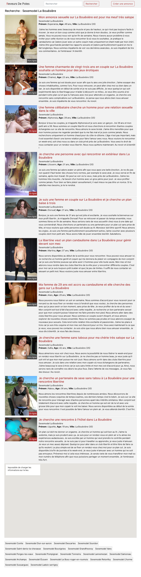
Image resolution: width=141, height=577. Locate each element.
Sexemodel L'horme (122, 559)
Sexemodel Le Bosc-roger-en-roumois (69, 559)
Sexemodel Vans (103, 548)
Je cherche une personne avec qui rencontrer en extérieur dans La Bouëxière (84, 155)
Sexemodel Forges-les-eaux (19, 554)
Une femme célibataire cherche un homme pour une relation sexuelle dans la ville (86, 109)
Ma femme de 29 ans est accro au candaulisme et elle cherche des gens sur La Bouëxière (84, 286)
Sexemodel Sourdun (88, 543)
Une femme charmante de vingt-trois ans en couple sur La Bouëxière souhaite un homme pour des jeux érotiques (86, 68)
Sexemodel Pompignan (46, 554)
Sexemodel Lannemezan (95, 554)
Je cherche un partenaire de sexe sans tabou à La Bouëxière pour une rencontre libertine (87, 379)
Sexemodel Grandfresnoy (80, 548)
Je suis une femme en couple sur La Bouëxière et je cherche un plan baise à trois (85, 201)
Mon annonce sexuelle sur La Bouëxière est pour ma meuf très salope (86, 17)
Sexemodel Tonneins (70, 554)
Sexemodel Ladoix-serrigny (44, 564)
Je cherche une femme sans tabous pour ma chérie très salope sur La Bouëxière (86, 339)
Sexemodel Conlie (14, 543)
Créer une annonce (123, 3)
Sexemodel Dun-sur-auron (38, 543)
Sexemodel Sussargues (16, 564)
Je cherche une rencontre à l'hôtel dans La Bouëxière (75, 419)
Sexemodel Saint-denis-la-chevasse (23, 548)
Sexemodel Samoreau (120, 554)
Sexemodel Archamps (16, 559)
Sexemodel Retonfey (100, 559)
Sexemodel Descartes (65, 543)
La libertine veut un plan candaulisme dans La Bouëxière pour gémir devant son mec (85, 241)
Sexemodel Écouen (38, 559)
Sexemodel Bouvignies (54, 548)
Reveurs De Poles (17, 3)
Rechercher (91, 3)
